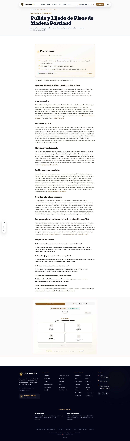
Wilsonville (89, 390)
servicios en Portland (52, 234)
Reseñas (48, 4)
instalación (71, 234)
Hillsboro (88, 381)
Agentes (64, 4)
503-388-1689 (104, 381)
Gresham (77, 390)
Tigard (88, 375)
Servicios (42, 4)
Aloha (87, 384)
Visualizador (47, 378)
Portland (77, 387)
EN (91, 4)
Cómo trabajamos (64, 375)
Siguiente (87, 312)
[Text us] (89, 4)
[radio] (50, 304)
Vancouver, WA (90, 393)
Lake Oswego (78, 381)
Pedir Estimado (63, 390)
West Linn (77, 384)
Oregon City (78, 393)
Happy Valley (78, 378)
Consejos (46, 390)
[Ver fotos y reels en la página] (107, 4)
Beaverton (78, 375)
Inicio (33, 9)
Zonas (69, 4)
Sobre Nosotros (48, 384)
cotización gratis (59, 118)
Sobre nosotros (40, 429)
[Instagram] (103, 393)
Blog (60, 4)
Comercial (62, 387)
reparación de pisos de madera (56, 191)
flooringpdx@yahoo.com (105, 377)
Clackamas (78, 395)
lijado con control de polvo (50, 165)
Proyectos (54, 4)
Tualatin (88, 378)
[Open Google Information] (4, 222)
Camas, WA (89, 395)
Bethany (88, 387)
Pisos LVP (62, 381)
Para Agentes (47, 387)
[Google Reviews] (99, 393)
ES (93, 4)
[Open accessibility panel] (4, 227)
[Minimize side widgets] (4, 231)
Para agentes (82, 429)
